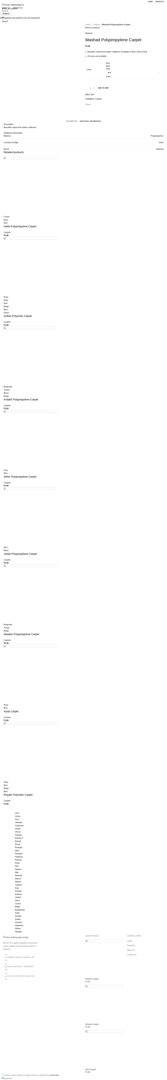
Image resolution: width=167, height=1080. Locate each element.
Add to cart (103, 88)
